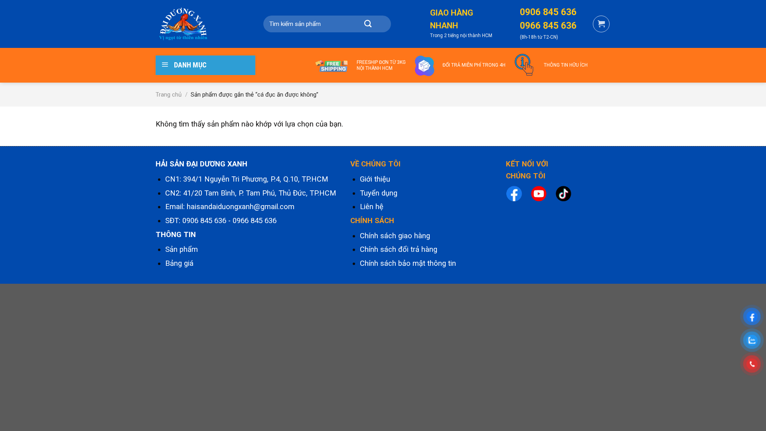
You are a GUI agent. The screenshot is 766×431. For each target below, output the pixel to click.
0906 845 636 (204, 220)
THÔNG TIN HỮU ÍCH (566, 65)
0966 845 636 (254, 220)
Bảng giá (179, 263)
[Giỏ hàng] (601, 24)
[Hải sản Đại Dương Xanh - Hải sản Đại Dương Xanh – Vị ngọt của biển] (195, 24)
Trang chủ (169, 94)
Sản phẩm (181, 249)
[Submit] (367, 24)
